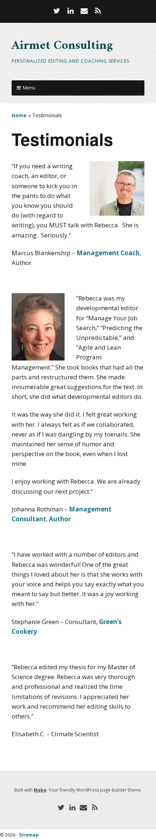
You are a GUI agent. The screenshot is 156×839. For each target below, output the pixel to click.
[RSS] (98, 11)
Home (19, 115)
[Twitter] (57, 11)
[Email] (84, 11)
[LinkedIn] (70, 11)
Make (40, 790)
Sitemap (29, 834)
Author (60, 519)
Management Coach (108, 253)
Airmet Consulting (62, 46)
